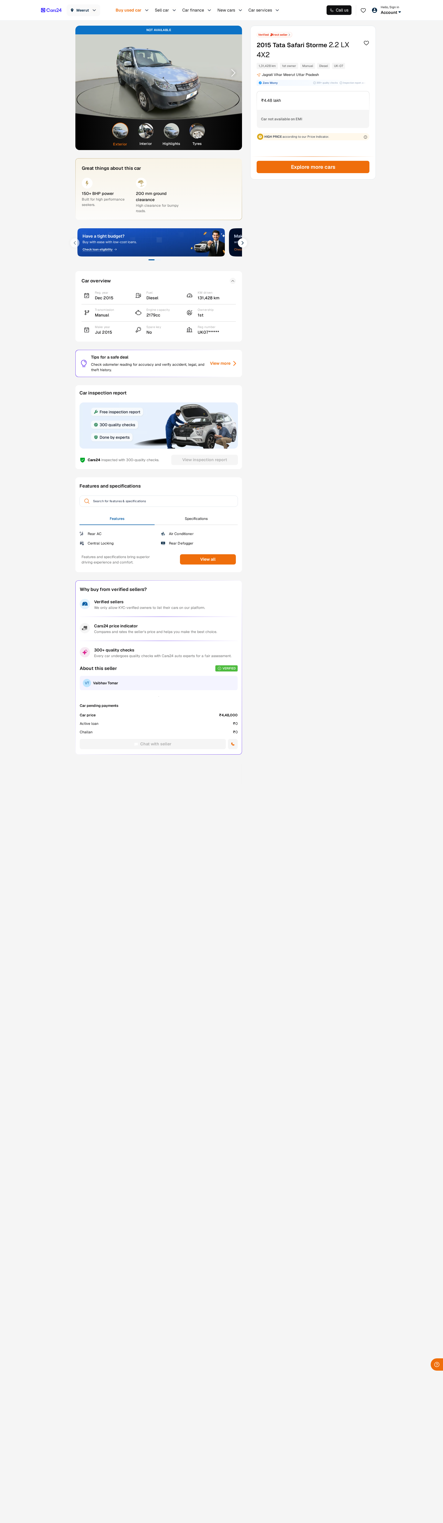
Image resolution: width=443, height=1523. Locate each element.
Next (231, 72)
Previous (85, 72)
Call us (342, 10)
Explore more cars (313, 167)
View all (208, 559)
